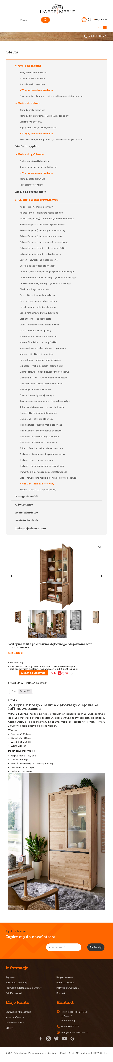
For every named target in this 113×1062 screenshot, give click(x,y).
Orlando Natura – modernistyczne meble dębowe (44, 371)
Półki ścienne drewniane (32, 184)
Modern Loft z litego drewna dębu (37, 354)
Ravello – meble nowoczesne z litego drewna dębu (45, 401)
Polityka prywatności (67, 1056)
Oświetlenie (24, 504)
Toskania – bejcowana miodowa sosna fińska (42, 466)
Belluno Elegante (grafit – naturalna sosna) (41, 254)
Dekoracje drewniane (30, 528)
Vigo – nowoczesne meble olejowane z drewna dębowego (49, 478)
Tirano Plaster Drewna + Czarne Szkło (38, 442)
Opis (14, 760)
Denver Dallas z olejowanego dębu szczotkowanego (45, 283)
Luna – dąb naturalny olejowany (35, 330)
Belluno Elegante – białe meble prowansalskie (42, 224)
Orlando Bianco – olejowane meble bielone (41, 383)
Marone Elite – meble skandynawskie (38, 336)
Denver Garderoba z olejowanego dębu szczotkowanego (48, 277)
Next (102, 610)
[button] (99, 27)
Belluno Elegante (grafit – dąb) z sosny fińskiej (42, 248)
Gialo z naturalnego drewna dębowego (39, 313)
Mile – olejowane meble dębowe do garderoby (43, 348)
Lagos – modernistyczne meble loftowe (39, 324)
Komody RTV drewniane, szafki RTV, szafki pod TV (44, 116)
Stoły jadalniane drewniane (33, 72)
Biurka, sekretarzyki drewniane (35, 161)
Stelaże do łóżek (26, 520)
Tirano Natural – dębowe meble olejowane (41, 425)
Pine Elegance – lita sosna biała (35, 389)
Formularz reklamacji (16, 1051)
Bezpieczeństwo (65, 1046)
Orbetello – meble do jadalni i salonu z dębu (42, 366)
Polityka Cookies (65, 1051)
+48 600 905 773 (97, 36)
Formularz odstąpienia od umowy (23, 1056)
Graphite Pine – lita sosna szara (35, 318)
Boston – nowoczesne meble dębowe (39, 260)
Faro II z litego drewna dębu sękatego (38, 301)
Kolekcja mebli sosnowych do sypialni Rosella (42, 407)
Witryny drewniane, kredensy (37, 90)
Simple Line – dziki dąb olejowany (36, 419)
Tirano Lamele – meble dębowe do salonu (41, 430)
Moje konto (100, 19)
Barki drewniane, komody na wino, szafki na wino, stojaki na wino (51, 96)
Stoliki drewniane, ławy (31, 121)
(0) (90, 19)
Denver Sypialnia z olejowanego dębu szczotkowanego (47, 271)
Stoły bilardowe (26, 512)
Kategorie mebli (26, 496)
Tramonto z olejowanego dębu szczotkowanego (43, 472)
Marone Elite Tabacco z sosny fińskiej (38, 342)
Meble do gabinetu (31, 154)
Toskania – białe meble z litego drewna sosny (42, 454)
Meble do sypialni (27, 146)
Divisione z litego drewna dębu (35, 289)
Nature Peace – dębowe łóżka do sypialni (40, 360)
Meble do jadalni (29, 65)
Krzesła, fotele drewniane (32, 78)
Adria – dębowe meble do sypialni (37, 207)
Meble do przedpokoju (30, 191)
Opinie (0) (25, 760)
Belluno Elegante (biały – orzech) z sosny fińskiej (44, 242)
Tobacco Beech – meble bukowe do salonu (41, 448)
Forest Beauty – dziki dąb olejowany (38, 307)
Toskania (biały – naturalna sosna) (37, 460)
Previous (11, 610)
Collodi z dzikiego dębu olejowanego (38, 265)
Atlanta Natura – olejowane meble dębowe (41, 212)
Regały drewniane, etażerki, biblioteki (38, 127)
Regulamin (11, 1046)
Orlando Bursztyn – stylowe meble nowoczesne (44, 377)
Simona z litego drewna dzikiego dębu (38, 413)
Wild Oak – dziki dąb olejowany (37, 483)
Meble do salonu (29, 103)
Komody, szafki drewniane (32, 84)
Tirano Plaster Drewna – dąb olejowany (39, 436)
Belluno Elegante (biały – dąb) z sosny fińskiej (42, 230)
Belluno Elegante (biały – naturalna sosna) (41, 236)
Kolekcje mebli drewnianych (38, 199)
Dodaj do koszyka (33, 741)
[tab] (14, 760)
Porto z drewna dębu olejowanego (37, 395)
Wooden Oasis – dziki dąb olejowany (38, 489)
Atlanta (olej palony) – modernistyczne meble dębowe (47, 218)
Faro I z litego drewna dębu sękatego (38, 295)
